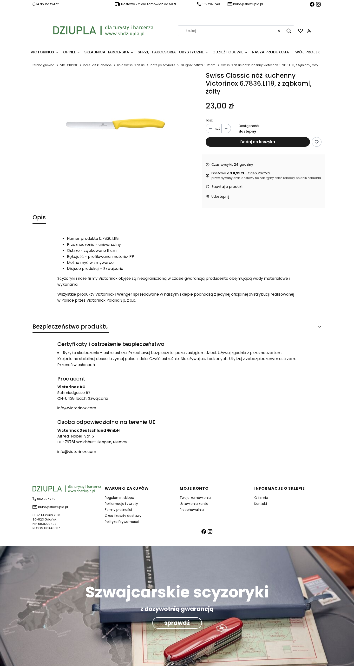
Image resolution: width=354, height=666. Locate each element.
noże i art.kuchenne (97, 65)
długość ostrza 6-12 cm (198, 65)
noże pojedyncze (163, 65)
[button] (288, 31)
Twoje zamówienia (195, 497)
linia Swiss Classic (131, 65)
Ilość (209, 120)
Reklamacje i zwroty (121, 503)
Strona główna (43, 65)
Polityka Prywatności (122, 521)
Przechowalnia (192, 509)
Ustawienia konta (194, 503)
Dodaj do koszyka (257, 142)
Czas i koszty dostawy (123, 515)
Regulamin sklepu (119, 497)
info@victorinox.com (76, 408)
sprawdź (177, 623)
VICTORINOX (69, 65)
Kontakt (260, 503)
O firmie (261, 497)
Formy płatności (118, 509)
